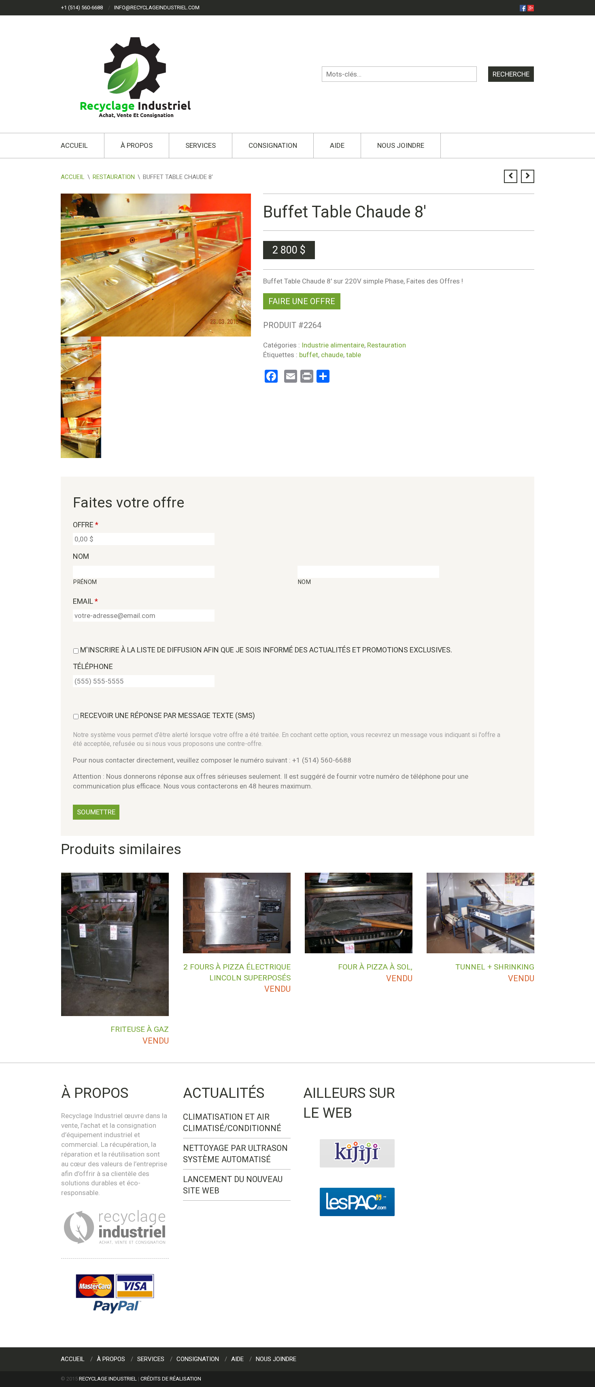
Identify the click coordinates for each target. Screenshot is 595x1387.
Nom (81, 556)
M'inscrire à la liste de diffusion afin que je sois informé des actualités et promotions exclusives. (266, 650)
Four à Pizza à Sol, (375, 967)
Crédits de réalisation (170, 1379)
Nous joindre (400, 145)
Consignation (273, 145)
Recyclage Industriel (108, 1379)
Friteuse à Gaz (139, 1029)
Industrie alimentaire (333, 345)
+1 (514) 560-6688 (82, 7)
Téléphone (93, 666)
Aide (337, 145)
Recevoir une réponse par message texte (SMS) (167, 715)
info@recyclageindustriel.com (157, 7)
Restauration (114, 177)
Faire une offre (301, 301)
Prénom (85, 582)
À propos (137, 145)
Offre (85, 524)
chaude (332, 355)
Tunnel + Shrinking (494, 967)
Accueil (74, 145)
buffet (308, 355)
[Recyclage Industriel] (142, 74)
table (353, 355)
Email (85, 601)
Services (200, 145)
